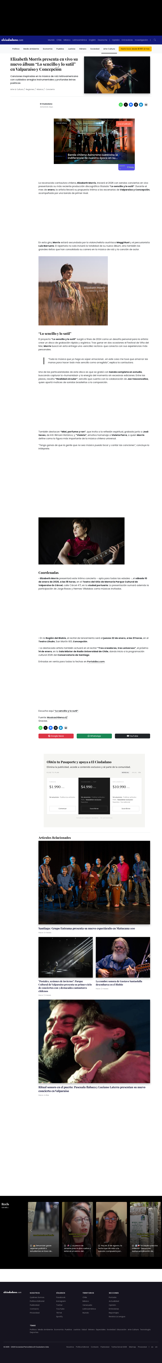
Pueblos (60, 48)
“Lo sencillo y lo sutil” (66, 710)
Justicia (71, 48)
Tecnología (145, 1329)
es (152, 1347)
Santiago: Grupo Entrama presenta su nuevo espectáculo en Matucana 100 (86, 928)
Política (15, 48)
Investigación (141, 39)
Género (82, 48)
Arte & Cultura (16, 89)
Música (40, 89)
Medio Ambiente (31, 48)
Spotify (59, 1316)
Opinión (116, 39)
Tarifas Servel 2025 (119, 1347)
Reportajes (114, 1312)
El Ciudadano (46, 104)
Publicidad (34, 1305)
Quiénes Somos (37, 1297)
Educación (121, 1329)
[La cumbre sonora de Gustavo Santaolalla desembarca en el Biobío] (123, 957)
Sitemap (132, 1347)
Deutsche (102, 39)
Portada (112, 1297)
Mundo (51, 39)
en (156, 1347)
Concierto (50, 89)
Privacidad (34, 1312)
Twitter (59, 1305)
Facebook (60, 1297)
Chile (59, 39)
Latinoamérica (80, 39)
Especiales (101, 1329)
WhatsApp (95, 736)
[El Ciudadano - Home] (12, 40)
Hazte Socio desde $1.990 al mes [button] (135, 49)
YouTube (133, 736)
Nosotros (70, 1347)
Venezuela (87, 1305)
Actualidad (114, 1301)
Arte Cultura (109, 48)
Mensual (125, 772)
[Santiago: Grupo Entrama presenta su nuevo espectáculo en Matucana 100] (94, 882)
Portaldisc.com (96, 661)
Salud (84, 1329)
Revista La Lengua (117, 1316)
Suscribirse (94, 808)
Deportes (34, 1332)
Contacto (34, 1309)
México (67, 39)
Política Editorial (37, 1301)
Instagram (61, 1301)
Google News (57, 736)
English (92, 39)
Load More (81, 1273)
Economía (47, 48)
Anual (136, 772)
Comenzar (63, 808)
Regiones (30, 89)
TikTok (59, 1312)
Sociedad (94, 48)
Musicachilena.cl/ (57, 717)
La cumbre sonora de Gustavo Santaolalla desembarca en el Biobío (119, 983)
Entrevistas (127, 39)
